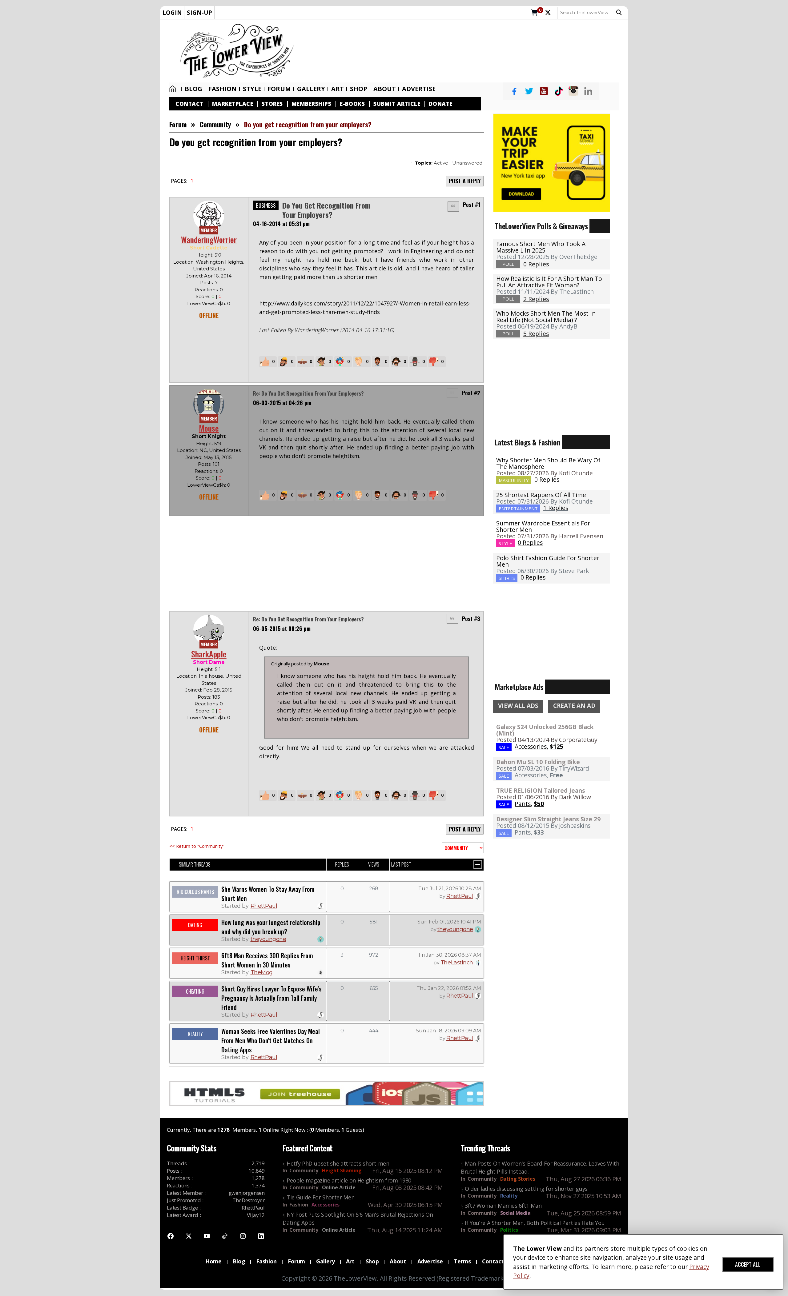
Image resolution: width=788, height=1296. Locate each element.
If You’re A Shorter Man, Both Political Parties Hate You (535, 1222)
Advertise (419, 89)
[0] (534, 13)
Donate (440, 103)
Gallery (311, 89)
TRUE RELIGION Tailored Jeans (540, 790)
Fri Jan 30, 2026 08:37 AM (450, 955)
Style (252, 89)
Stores (272, 103)
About (384, 89)
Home (174, 89)
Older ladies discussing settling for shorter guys (526, 1188)
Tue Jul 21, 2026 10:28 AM (449, 888)
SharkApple (209, 654)
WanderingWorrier (209, 239)
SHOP (358, 89)
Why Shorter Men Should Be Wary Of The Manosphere (548, 463)
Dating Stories (517, 1178)
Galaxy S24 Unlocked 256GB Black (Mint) (545, 730)
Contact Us (497, 1261)
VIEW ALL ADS (518, 706)
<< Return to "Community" (196, 846)
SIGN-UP (199, 12)
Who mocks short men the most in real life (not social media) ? (546, 316)
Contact (189, 103)
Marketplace (232, 103)
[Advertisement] (464, 51)
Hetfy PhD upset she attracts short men (338, 1163)
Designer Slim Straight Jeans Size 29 (548, 819)
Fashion (222, 89)
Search (620, 12)
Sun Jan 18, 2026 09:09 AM (448, 1031)
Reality (508, 1195)
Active (441, 163)
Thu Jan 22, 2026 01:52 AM (448, 988)
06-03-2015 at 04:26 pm (282, 403)
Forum (279, 89)
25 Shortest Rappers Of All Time (541, 495)
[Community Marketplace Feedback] (463, 848)
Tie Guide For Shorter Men (320, 1197)
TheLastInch (456, 962)
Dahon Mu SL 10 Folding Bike (538, 762)
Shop (372, 1261)
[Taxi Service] (551, 162)
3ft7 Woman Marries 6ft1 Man (503, 1205)
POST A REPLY (465, 181)
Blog (193, 89)
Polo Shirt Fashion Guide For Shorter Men (547, 561)
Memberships (311, 103)
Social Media (515, 1213)
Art (337, 89)
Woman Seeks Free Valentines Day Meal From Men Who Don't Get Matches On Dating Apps (270, 1040)
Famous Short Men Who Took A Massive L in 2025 (540, 247)
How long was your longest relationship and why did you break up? (270, 927)
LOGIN (172, 12)
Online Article (339, 1187)
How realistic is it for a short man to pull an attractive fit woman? (549, 281)
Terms (462, 1261)
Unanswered (467, 163)
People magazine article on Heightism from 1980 (349, 1180)
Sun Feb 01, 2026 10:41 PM (449, 922)
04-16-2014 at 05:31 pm (281, 224)
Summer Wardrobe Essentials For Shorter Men (543, 526)
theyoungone (268, 939)
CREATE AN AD (574, 706)
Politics (509, 1229)
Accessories (326, 1204)
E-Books (352, 103)
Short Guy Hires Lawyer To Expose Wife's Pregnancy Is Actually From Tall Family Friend (271, 998)
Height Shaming (342, 1170)
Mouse (209, 428)
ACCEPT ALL (748, 1264)
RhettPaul (264, 906)
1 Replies (555, 508)
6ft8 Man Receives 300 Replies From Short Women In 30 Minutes (267, 960)
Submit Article (396, 103)
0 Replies (546, 479)
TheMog (262, 972)
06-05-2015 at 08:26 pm (282, 628)
